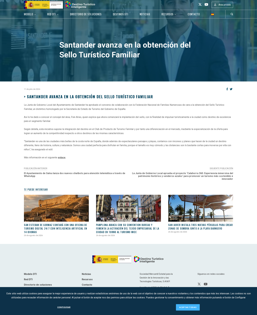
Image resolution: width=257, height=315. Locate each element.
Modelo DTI (30, 274)
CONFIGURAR (63, 307)
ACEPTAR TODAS (187, 307)
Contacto (194, 14)
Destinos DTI (120, 14)
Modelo (28, 14)
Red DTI (51, 14)
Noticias (145, 14)
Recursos (167, 14)
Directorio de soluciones (86, 14)
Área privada (224, 4)
